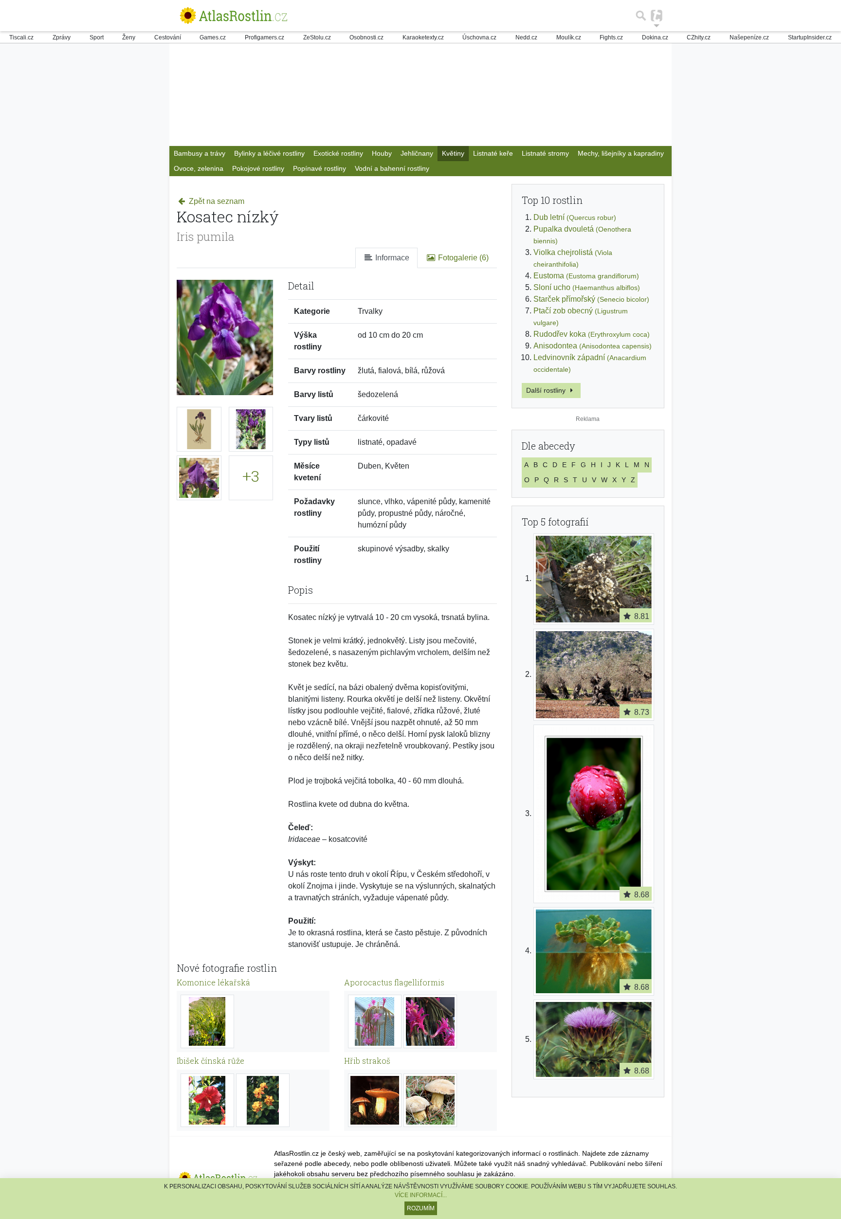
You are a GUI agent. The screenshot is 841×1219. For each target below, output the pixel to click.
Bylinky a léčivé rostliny (269, 153)
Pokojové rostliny (258, 168)
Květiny (453, 153)
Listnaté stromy (545, 153)
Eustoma (586, 276)
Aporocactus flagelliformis (394, 982)
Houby (382, 153)
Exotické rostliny (338, 153)
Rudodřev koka (591, 334)
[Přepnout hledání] (641, 15)
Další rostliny (546, 390)
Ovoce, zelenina (198, 168)
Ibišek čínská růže (210, 1060)
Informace (391, 258)
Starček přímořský (591, 299)
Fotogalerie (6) (462, 258)
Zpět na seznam (215, 201)
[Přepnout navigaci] (656, 15)
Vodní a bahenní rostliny (392, 168)
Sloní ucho (586, 287)
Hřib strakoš (367, 1060)
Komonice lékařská (213, 982)
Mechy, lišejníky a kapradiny (621, 153)
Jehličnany (417, 153)
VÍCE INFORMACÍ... (421, 1195)
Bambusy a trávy (199, 153)
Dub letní (574, 217)
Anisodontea (592, 346)
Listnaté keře (493, 153)
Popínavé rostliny (319, 168)
